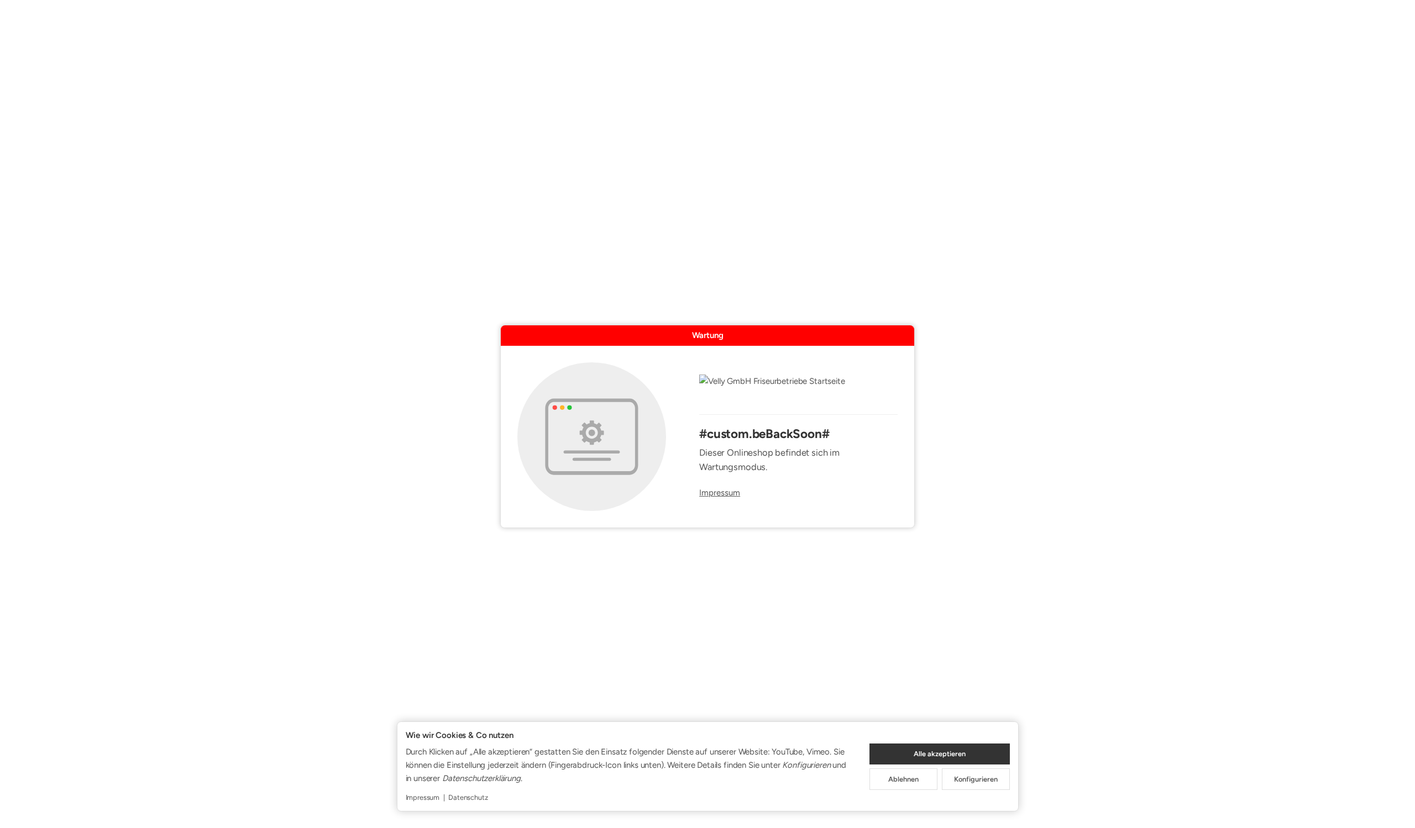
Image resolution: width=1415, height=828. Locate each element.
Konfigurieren (976, 779)
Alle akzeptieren (940, 754)
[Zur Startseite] (798, 388)
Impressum (719, 493)
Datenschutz (468, 797)
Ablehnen (903, 779)
